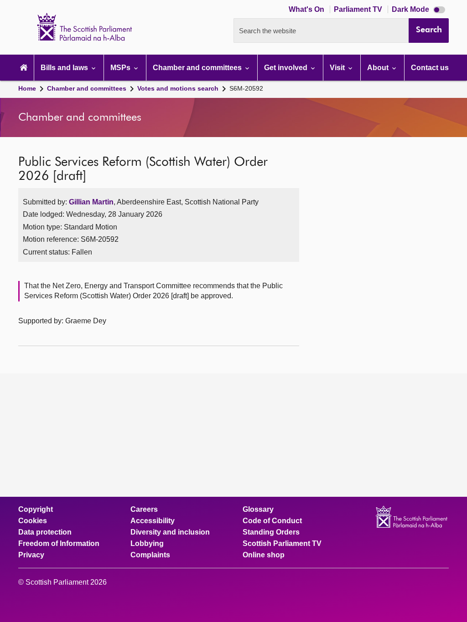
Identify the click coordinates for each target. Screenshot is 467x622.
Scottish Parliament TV (282, 543)
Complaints (150, 555)
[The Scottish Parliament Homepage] (24, 68)
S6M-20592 (246, 88)
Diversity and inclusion (170, 532)
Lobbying (147, 543)
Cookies (32, 521)
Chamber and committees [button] (198, 67)
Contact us (430, 67)
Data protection (45, 532)
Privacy (31, 555)
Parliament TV (359, 9)
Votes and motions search (177, 88)
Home (27, 88)
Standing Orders (271, 532)
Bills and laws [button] (65, 67)
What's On (307, 9)
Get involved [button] (286, 67)
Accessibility (152, 521)
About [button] (378, 67)
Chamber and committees (86, 88)
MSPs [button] (121, 67)
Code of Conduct (272, 521)
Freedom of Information (58, 543)
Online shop (264, 555)
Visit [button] (338, 67)
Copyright (35, 509)
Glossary (258, 509)
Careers (144, 509)
